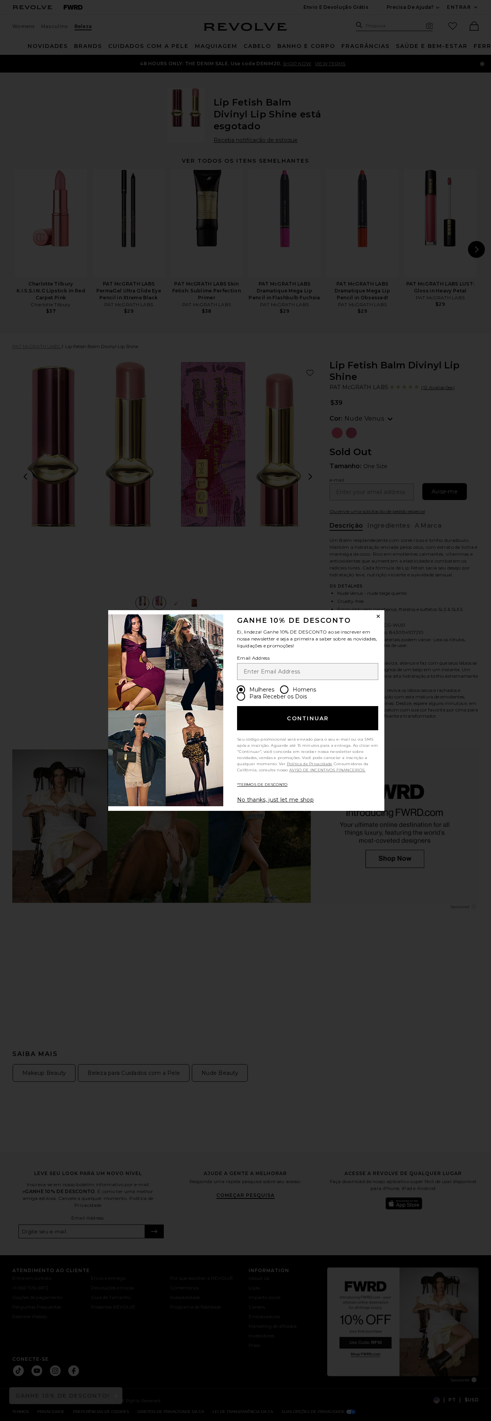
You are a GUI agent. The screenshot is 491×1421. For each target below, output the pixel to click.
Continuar (308, 718)
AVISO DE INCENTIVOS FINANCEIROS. (327, 769)
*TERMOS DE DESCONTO (262, 784)
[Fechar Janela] (378, 616)
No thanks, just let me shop (275, 799)
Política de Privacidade (310, 763)
